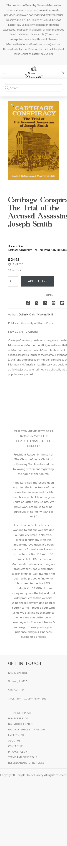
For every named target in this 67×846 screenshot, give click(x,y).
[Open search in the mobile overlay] (33, 87)
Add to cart (37, 281)
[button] (4, 72)
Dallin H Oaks (27, 314)
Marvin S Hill (45, 314)
